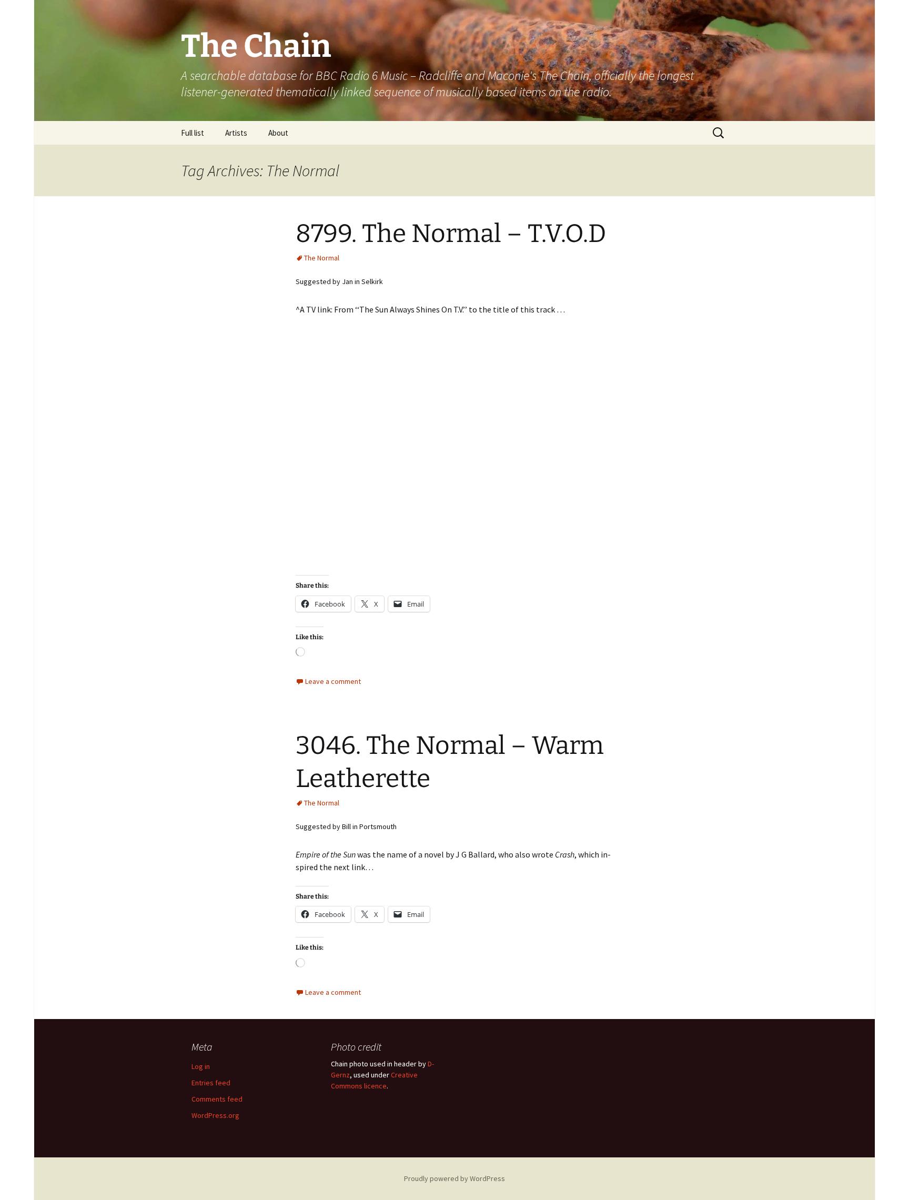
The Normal (321, 258)
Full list (192, 133)
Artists (236, 133)
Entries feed (210, 1082)
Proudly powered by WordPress (454, 1178)
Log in (200, 1066)
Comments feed (217, 1099)
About (278, 133)
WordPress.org (215, 1115)
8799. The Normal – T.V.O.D (451, 233)
